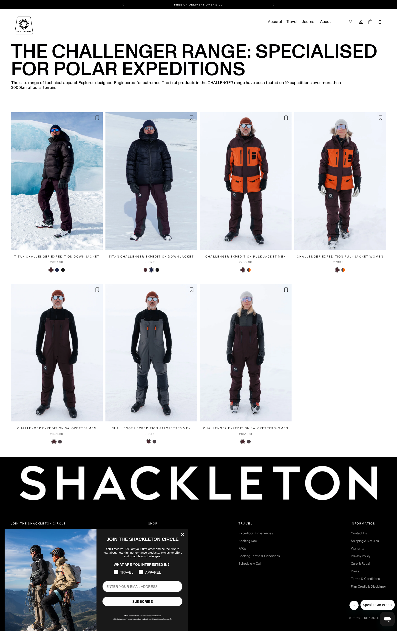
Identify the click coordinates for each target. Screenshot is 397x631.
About (325, 22)
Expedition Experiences (255, 533)
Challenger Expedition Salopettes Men (56, 428)
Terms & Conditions (365, 579)
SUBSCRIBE (142, 601)
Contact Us (359, 533)
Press (355, 571)
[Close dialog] (183, 534)
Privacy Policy (360, 556)
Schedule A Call (249, 563)
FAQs (242, 548)
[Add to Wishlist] (97, 117)
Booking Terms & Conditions (259, 556)
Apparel (275, 22)
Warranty (357, 548)
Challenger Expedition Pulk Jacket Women (340, 256)
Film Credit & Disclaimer (368, 586)
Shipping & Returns (365, 541)
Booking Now (248, 541)
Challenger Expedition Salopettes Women (245, 428)
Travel (291, 22)
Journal (308, 22)
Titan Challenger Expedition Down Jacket (56, 256)
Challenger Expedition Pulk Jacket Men (245, 256)
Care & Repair (361, 563)
